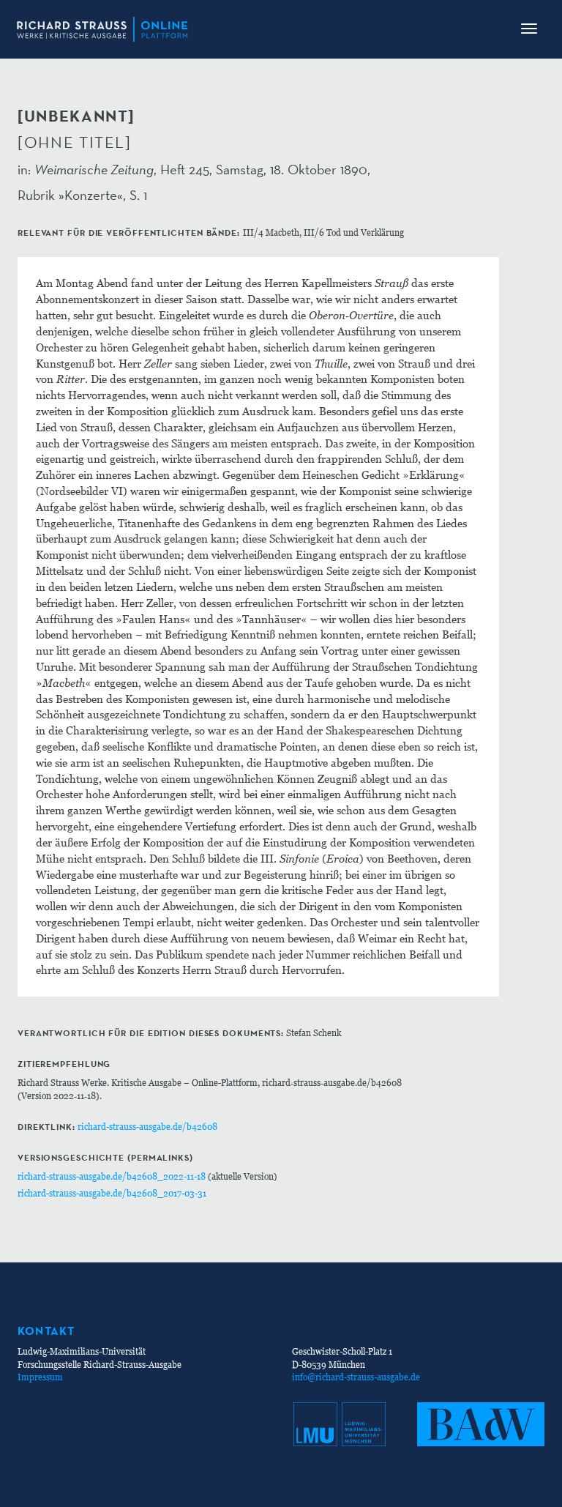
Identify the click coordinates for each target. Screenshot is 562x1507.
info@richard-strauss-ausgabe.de (356, 1377)
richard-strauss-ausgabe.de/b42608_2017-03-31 (112, 1193)
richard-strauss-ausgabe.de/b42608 (147, 1126)
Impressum (40, 1377)
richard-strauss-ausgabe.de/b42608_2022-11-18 (112, 1176)
